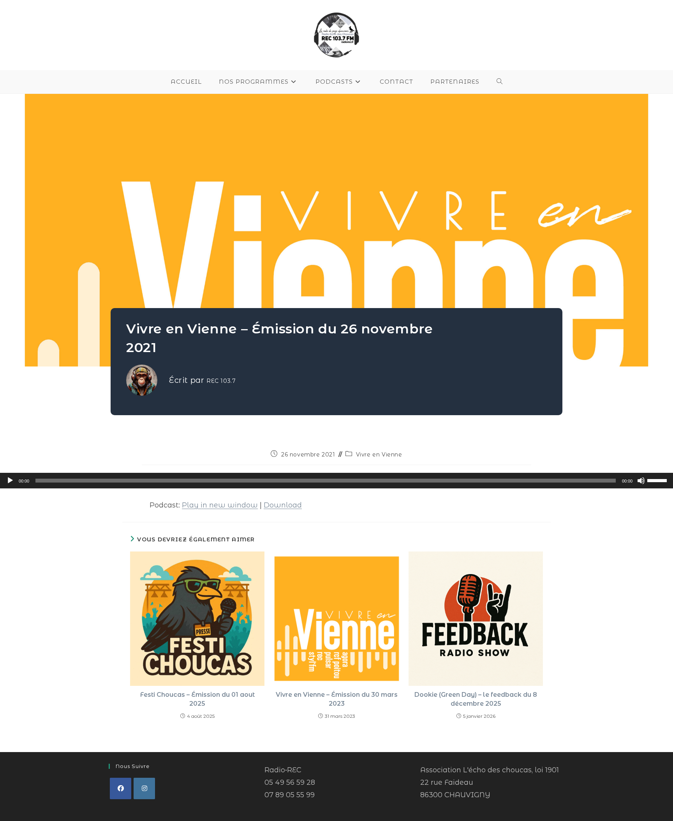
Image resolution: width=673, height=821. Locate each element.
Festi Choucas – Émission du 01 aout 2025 (197, 699)
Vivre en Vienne (379, 454)
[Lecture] (10, 480)
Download (283, 505)
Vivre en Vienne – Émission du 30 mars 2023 (337, 699)
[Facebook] (120, 788)
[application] (336, 480)
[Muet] (641, 480)
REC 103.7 (221, 380)
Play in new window (220, 505)
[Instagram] (144, 788)
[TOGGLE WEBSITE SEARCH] (499, 81)
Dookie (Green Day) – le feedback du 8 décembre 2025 (475, 699)
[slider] (658, 480)
